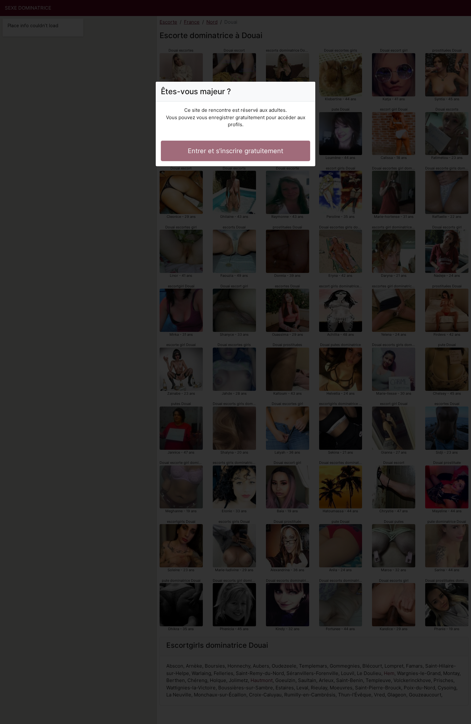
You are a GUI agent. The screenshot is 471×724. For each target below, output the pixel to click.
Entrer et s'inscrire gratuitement (235, 151)
